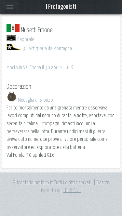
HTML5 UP (72, 190)
